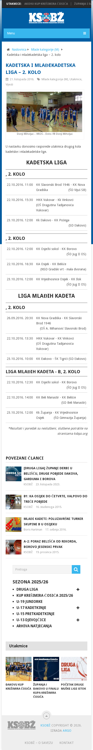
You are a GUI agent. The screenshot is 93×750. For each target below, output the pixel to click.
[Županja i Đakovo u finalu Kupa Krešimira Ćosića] (46, 669)
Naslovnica (19, 49)
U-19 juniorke (29, 601)
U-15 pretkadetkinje (35, 614)
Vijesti (9, 84)
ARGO (67, 730)
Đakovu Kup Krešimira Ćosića (40, 3)
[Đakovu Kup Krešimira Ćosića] (19, 669)
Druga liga (27, 589)
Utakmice (75, 79)
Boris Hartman (33, 529)
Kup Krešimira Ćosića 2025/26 (44, 595)
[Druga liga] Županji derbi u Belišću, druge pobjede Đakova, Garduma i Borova (51, 473)
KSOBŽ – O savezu (39, 743)
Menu (11, 33)
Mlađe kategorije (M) (45, 49)
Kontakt (66, 743)
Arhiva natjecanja (34, 626)
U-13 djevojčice (31, 620)
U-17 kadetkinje (31, 608)
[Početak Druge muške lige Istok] (74, 669)
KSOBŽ (28, 484)
